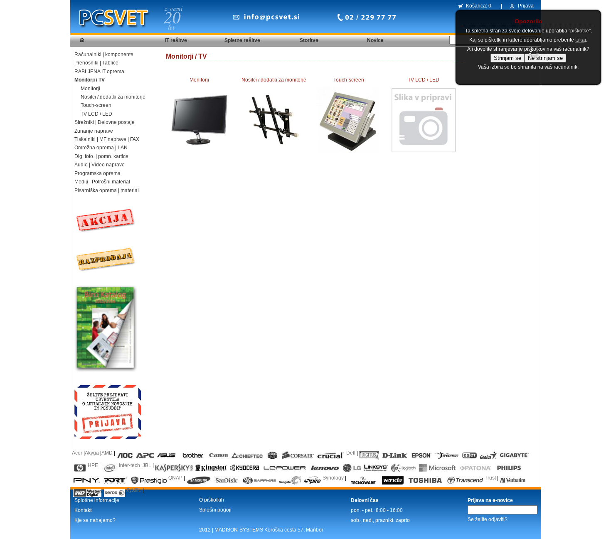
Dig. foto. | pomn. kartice (101, 156)
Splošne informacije (96, 500)
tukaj (580, 40)
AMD (107, 453)
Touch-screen (96, 105)
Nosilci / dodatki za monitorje (113, 97)
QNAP (175, 478)
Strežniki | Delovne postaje (104, 122)
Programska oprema (97, 173)
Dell (350, 453)
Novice (375, 40)
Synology (333, 478)
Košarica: (476, 6)
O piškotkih (211, 500)
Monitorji (90, 88)
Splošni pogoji (215, 510)
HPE (93, 465)
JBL (147, 465)
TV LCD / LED (96, 114)
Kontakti (83, 510)
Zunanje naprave (93, 131)
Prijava (526, 6)
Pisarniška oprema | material (106, 190)
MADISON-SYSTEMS (238, 530)
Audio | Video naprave (99, 165)
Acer (77, 453)
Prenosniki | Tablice (96, 63)
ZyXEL (133, 490)
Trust (490, 478)
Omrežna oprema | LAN (101, 148)
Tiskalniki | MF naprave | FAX (106, 139)
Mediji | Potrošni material (102, 182)
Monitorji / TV (89, 80)
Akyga (92, 453)
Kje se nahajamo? (95, 520)
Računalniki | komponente (103, 54)
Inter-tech (129, 465)
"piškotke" (580, 31)
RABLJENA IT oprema (99, 71)
